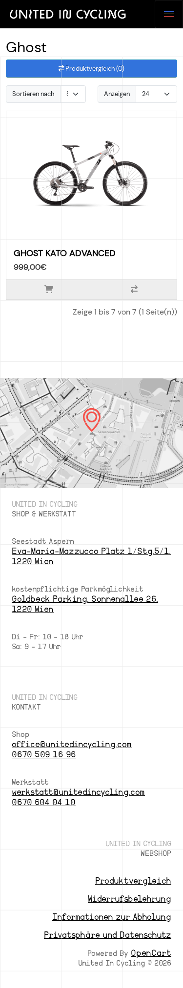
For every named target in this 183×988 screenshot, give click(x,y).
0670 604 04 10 (44, 802)
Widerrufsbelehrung (129, 899)
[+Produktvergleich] (134, 289)
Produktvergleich (133, 881)
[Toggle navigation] (169, 14)
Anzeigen (117, 94)
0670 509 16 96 (44, 754)
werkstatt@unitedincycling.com (78, 792)
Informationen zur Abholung (111, 917)
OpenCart (151, 953)
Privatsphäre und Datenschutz (107, 935)
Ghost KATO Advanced (65, 253)
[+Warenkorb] (49, 289)
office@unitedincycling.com (72, 744)
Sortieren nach (33, 94)
